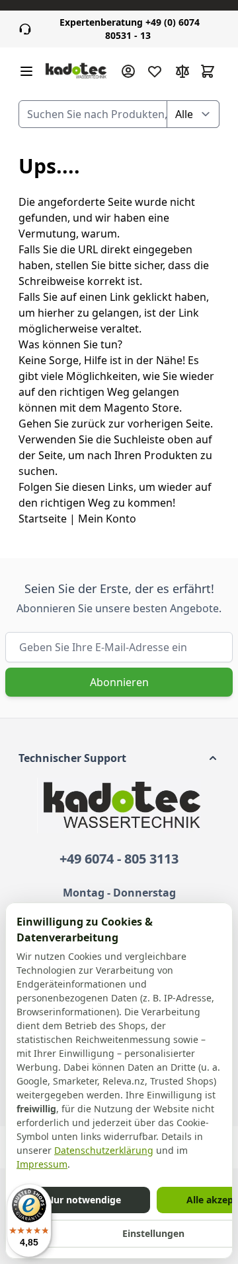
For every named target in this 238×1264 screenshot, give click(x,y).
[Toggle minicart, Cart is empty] (207, 71)
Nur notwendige (83, 1199)
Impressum (42, 1164)
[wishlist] (155, 71)
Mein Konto (107, 518)
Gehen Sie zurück (62, 423)
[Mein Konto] (128, 71)
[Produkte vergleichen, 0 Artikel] (182, 71)
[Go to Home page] (76, 71)
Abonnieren (119, 682)
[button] (119, 758)
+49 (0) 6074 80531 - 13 (130, 29)
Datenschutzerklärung (103, 1150)
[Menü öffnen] (26, 71)
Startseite (43, 518)
